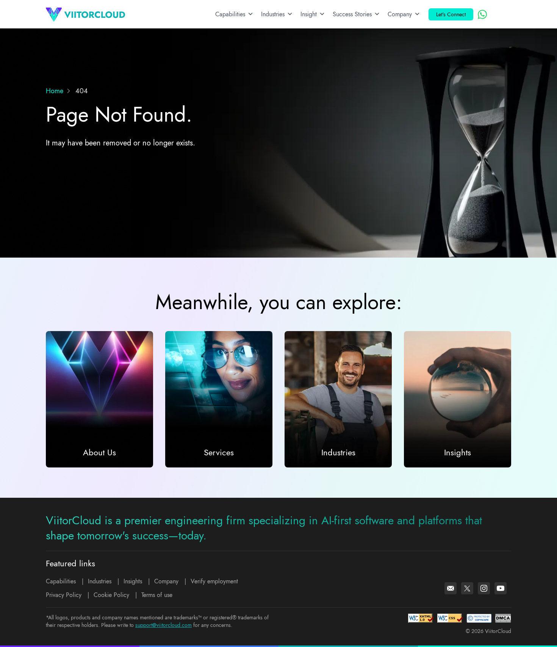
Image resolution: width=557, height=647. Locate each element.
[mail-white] (450, 588)
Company (400, 14)
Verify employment (214, 581)
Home (54, 91)
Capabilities (230, 14)
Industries (273, 14)
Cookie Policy (111, 595)
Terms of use (156, 595)
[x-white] (467, 588)
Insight (308, 14)
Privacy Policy (63, 595)
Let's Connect (451, 14)
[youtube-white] (500, 588)
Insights (133, 581)
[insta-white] (484, 588)
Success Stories (352, 14)
